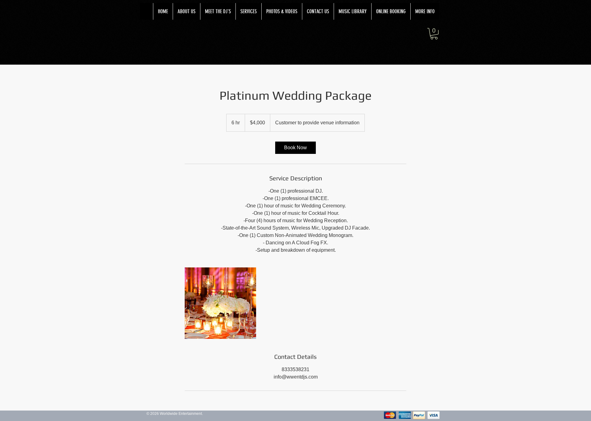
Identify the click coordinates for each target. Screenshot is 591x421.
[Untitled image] (220, 303)
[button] (434, 33)
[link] (295, 148)
